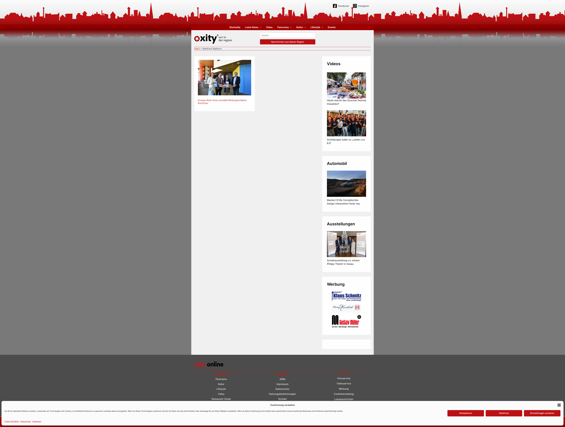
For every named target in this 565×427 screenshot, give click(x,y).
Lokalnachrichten (343, 399)
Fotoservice (343, 378)
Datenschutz (25, 421)
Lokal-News (251, 27)
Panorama (283, 27)
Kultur (299, 27)
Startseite (234, 27)
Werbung (344, 388)
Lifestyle (315, 27)
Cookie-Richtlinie (11, 421)
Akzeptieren (465, 413)
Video (269, 27)
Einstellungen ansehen (542, 413)
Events (332, 27)
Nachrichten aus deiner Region (287, 41)
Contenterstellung (344, 393)
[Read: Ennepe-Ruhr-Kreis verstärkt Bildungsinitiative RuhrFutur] (224, 77)
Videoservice (344, 383)
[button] (559, 405)
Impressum (36, 421)
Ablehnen (504, 413)
